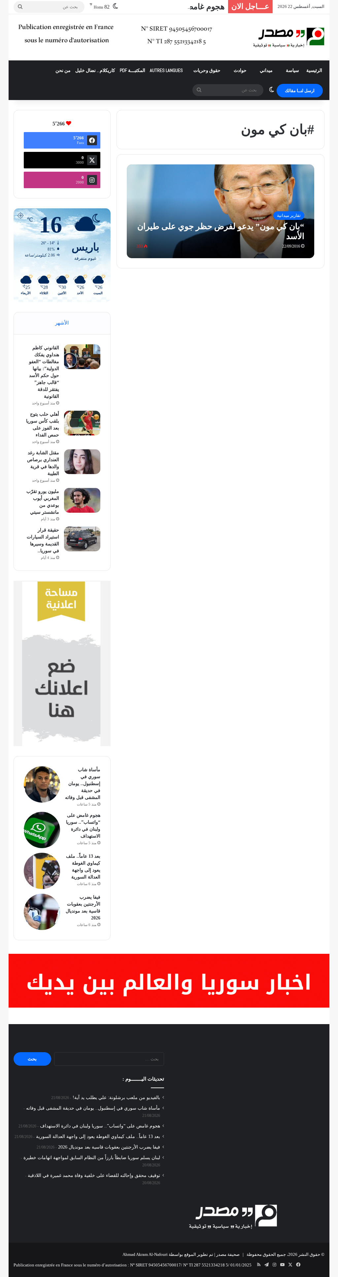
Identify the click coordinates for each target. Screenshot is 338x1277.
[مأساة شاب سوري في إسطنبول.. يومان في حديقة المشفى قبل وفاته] (42, 784)
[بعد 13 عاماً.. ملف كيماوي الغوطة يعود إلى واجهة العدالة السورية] (42, 871)
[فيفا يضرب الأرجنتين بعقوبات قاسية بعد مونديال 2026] (42, 912)
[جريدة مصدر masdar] (289, 37)
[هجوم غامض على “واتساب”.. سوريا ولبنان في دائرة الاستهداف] (42, 830)
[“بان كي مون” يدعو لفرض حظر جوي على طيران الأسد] (220, 211)
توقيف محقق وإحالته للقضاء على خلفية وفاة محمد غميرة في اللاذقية (94, 1175)
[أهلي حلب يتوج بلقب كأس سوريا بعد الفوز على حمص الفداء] (82, 423)
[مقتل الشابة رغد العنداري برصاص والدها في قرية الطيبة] (82, 461)
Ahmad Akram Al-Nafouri (145, 1254)
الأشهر (62, 323)
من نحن (63, 70)
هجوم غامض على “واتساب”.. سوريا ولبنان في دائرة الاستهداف (100, 1125)
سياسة (292, 70)
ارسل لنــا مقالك (300, 90)
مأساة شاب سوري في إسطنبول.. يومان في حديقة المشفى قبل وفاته (82, 783)
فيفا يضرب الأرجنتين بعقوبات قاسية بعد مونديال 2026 (109, 1147)
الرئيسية (314, 70)
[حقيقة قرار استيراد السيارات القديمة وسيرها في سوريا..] (82, 539)
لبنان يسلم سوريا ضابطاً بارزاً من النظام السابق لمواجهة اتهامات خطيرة (91, 1157)
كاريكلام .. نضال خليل (95, 70)
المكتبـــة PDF (132, 70)
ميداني (266, 70)
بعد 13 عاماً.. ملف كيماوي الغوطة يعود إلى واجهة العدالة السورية (98, 1136)
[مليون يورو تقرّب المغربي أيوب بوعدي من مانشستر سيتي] (82, 500)
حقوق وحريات (206, 70)
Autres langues (166, 70)
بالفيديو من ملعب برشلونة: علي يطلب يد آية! (116, 1097)
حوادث (240, 70)
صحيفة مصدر (228, 1254)
